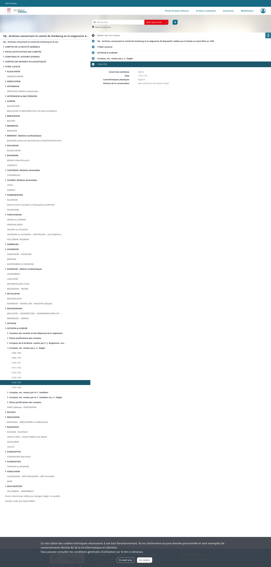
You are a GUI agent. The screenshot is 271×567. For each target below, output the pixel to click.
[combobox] (156, 22)
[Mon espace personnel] (263, 11)
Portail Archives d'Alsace (177, 10)
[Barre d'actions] (268, 35)
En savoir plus (125, 560)
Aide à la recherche (103, 27)
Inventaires (228, 10)
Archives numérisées (206, 10)
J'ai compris (144, 560)
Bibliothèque (247, 10)
